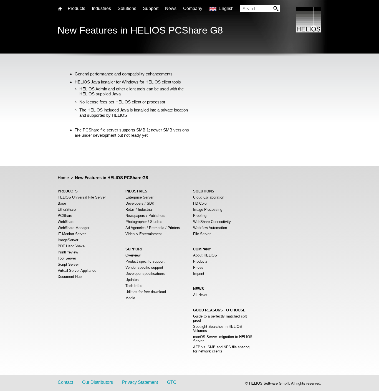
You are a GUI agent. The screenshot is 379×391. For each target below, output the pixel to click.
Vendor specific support (144, 267)
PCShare (65, 216)
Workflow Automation (210, 228)
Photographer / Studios (143, 222)
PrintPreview (68, 252)
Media (130, 298)
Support (150, 8)
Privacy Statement (140, 382)
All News (200, 295)
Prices (198, 267)
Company (192, 8)
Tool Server (67, 258)
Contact (65, 382)
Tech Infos (133, 286)
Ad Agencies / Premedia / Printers (152, 228)
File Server (202, 234)
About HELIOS (205, 255)
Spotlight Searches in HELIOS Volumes (217, 328)
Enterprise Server (139, 197)
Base (62, 203)
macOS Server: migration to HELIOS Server (222, 339)
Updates (132, 280)
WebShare (66, 222)
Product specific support (145, 261)
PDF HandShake (71, 246)
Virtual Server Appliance (77, 270)
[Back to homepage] (308, 31)
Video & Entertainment (143, 234)
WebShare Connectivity (212, 222)
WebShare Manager (73, 228)
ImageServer (68, 240)
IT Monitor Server (72, 234)
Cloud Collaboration (208, 197)
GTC (171, 382)
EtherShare (67, 209)
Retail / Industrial (139, 209)
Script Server (68, 264)
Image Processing (207, 209)
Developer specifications (145, 273)
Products (200, 261)
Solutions (127, 8)
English (226, 8)
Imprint (198, 273)
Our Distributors (97, 382)
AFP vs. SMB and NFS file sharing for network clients (221, 349)
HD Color (200, 203)
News (170, 8)
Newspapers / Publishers (145, 216)
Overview (132, 255)
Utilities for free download (145, 292)
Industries (101, 8)
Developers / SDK (139, 203)
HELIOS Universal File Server (82, 197)
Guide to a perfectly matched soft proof (220, 318)
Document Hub (70, 277)
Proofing (199, 216)
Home (63, 177)
